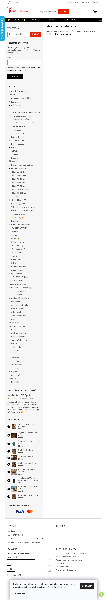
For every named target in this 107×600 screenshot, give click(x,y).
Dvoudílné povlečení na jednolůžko (26, 112)
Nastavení (20, 593)
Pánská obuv (16, 301)
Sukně (13, 263)
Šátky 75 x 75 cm (18, 186)
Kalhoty (15, 231)
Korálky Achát (17, 364)
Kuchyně (14, 147)
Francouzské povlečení (22, 116)
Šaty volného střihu (19, 249)
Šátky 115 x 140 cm (19, 172)
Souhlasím (87, 585)
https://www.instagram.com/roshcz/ (25, 543)
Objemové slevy (62, 563)
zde (62, 587)
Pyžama (14, 319)
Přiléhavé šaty (17, 245)
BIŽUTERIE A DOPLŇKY (17, 326)
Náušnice (15, 357)
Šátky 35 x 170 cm (19, 175)
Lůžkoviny (15, 102)
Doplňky (14, 371)
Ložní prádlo (16, 105)
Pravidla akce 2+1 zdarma (66, 570)
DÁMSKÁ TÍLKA (17, 280)
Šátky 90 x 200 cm (19, 193)
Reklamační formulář (64, 566)
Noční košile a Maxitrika (20, 266)
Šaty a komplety (17, 242)
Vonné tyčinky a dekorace (21, 340)
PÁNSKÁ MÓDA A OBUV (17, 284)
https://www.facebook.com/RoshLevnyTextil (28, 539)
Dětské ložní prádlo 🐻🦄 (21, 98)
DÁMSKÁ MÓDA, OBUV (17, 200)
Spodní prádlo (16, 273)
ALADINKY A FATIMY (19, 228)
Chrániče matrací (18, 133)
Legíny (14, 235)
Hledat (63, 11)
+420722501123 (17, 535)
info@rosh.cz (16, 531)
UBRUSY (15, 151)
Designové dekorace (19, 333)
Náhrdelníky (16, 347)
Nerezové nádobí (18, 336)
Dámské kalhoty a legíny (20, 224)
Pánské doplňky (17, 308)
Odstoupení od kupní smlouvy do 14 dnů (71, 553)
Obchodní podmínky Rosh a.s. (67, 557)
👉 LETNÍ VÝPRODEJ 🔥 (18, 91)
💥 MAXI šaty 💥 (17, 217)
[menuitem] (16, 20)
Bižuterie (14, 344)
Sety (14, 354)
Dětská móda (14, 322)
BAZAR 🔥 (13, 379)
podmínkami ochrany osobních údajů (23, 69)
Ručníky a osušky (18, 144)
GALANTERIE (16, 329)
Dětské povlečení (19, 126)
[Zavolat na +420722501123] (11, 2)
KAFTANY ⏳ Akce (18, 203)
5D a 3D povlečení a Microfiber (24, 123)
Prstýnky (15, 368)
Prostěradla (16, 130)
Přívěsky (15, 350)
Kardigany (15, 221)
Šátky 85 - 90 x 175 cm (20, 189)
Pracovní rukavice (19, 291)
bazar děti (15, 382)
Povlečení (16, 109)
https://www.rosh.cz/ (63, 34)
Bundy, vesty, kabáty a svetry (23, 210)
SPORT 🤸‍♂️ (15, 238)
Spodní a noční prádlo (19, 305)
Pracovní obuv (17, 294)
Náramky (15, 361)
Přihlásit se (15, 76)
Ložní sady (15, 137)
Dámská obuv (16, 270)
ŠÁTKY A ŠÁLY (14, 161)
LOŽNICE (12, 95)
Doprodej (15, 196)
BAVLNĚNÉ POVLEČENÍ (21, 119)
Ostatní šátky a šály (19, 168)
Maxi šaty (15, 256)
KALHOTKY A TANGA (20, 277)
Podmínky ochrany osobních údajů (69, 560)
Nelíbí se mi (11, 569)
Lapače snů (15, 375)
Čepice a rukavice (18, 214)
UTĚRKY (15, 154)
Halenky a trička (17, 259)
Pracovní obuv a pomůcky (21, 287)
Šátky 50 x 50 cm (18, 179)
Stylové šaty (17, 252)
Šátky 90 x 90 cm (18, 182)
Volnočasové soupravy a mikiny (23, 207)
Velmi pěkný (12, 557)
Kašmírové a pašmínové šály (22, 165)
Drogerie (14, 158)
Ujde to (10, 563)
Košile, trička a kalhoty (20, 298)
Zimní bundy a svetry (19, 315)
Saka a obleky (16, 312)
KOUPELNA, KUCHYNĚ (17, 140)
